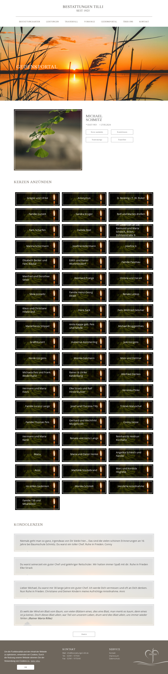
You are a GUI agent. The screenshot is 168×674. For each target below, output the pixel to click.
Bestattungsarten (29, 22)
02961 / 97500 (73, 656)
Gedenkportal (109, 22)
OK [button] (25, 667)
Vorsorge (89, 22)
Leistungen (52, 22)
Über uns (128, 22)
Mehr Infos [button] (35, 661)
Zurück (84, 634)
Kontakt (144, 22)
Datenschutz (114, 658)
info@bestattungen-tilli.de (78, 653)
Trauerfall (71, 22)
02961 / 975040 (74, 658)
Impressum (114, 656)
